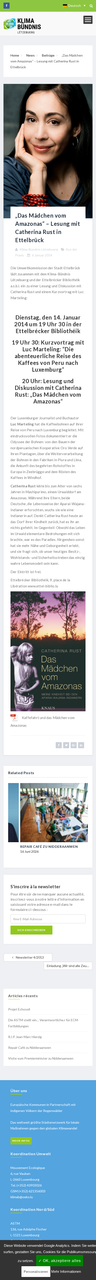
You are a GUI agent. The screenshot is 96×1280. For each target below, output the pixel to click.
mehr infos (21, 1140)
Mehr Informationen (66, 1271)
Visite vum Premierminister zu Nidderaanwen (40, 1058)
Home (14, 55)
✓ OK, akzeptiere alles (59, 1261)
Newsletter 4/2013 (29, 957)
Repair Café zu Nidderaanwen (37, 847)
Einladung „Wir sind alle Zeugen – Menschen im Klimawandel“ (70, 966)
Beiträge (48, 55)
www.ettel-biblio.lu (43, 586)
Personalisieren (36, 1271)
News (30, 55)
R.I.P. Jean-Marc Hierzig (25, 1037)
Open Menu (88, 20)
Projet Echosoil (19, 1009)
